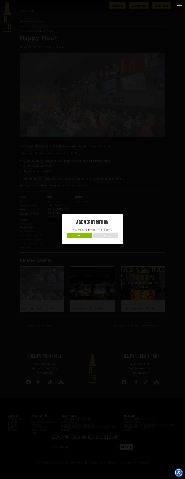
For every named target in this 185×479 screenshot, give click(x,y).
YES (80, 235)
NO (105, 235)
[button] (179, 5)
